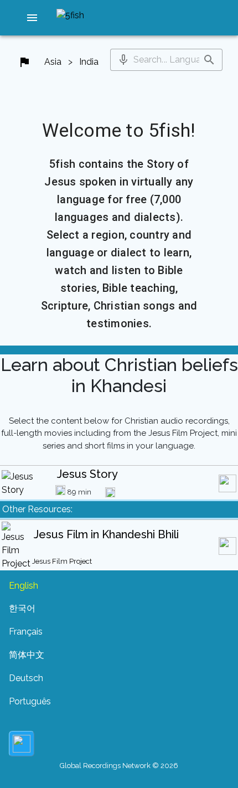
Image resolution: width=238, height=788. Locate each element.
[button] (32, 18)
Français (26, 631)
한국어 (22, 608)
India (89, 61)
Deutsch (26, 678)
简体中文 (26, 655)
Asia (52, 61)
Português (30, 701)
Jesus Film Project (62, 561)
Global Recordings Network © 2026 (119, 765)
